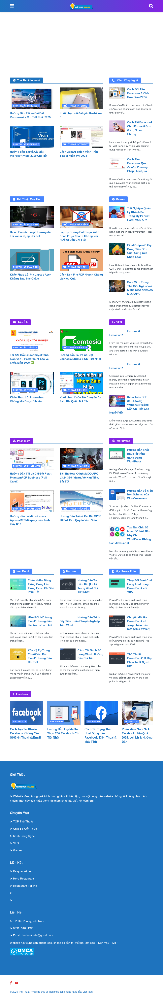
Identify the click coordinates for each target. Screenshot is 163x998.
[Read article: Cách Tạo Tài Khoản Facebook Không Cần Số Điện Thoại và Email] (26, 713)
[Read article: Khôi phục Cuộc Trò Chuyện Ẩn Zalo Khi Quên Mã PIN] (81, 383)
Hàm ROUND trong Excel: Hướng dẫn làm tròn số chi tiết (40, 621)
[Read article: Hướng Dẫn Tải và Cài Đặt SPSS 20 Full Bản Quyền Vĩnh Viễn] (81, 501)
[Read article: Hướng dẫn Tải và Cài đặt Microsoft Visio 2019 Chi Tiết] (32, 137)
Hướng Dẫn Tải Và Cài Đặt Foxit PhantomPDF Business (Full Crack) (30, 477)
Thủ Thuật (23, 991)
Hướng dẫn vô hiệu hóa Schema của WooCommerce (140, 494)
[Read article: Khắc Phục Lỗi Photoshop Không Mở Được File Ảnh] (32, 383)
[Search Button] (151, 6)
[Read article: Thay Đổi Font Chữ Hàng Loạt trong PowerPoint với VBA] (117, 584)
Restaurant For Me (25, 885)
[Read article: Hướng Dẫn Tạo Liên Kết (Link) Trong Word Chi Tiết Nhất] (68, 584)
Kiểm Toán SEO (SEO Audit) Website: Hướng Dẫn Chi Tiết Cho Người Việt (129, 404)
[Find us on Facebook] (11, 983)
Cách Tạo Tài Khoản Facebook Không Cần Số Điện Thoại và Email (25, 733)
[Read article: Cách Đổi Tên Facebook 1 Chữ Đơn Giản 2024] (117, 93)
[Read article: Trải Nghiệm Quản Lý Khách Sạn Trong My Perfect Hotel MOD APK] (117, 212)
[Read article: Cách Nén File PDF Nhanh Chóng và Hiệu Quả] (81, 260)
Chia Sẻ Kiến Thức (25, 828)
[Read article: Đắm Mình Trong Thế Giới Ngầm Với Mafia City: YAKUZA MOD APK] (117, 286)
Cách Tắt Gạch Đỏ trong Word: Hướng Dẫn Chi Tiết (90, 654)
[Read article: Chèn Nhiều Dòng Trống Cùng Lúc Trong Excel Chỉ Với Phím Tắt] (18, 584)
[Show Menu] (12, 6)
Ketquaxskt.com (23, 871)
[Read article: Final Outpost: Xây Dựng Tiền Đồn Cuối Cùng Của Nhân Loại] (117, 249)
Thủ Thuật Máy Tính (26, 224)
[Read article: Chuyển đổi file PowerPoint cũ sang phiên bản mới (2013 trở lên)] (117, 621)
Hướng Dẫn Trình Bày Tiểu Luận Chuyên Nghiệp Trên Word (80, 621)
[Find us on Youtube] (16, 983)
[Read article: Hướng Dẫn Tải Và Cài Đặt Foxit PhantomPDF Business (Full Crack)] (32, 459)
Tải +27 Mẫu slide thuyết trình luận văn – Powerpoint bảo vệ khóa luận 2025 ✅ (29, 358)
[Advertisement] (81, 48)
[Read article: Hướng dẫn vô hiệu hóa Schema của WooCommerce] (117, 494)
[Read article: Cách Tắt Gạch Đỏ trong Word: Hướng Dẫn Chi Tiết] (68, 654)
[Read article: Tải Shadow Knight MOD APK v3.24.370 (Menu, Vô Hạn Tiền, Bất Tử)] (81, 459)
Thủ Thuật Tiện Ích (25, 347)
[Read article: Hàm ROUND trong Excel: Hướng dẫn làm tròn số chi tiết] (18, 621)
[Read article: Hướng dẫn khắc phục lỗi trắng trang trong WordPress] (117, 453)
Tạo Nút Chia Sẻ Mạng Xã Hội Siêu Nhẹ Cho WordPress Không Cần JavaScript (130, 535)
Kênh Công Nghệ (24, 836)
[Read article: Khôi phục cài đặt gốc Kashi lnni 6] (81, 98)
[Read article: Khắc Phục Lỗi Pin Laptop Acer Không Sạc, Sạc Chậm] (32, 260)
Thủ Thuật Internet (26, 106)
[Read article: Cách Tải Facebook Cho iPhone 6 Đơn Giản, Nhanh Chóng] (117, 126)
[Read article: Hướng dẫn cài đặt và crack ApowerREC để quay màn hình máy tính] (32, 501)
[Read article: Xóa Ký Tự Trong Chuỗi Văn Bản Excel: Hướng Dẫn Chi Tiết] (18, 654)
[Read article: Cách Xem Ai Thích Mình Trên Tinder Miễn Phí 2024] (81, 137)
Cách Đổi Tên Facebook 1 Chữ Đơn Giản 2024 (138, 93)
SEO (16, 843)
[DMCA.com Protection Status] (22, 951)
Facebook (19, 721)
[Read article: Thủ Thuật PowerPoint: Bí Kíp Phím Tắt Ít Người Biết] (117, 658)
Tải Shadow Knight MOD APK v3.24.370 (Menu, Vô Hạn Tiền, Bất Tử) (79, 477)
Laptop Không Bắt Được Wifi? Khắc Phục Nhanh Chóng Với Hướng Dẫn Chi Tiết (79, 235)
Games (17, 850)
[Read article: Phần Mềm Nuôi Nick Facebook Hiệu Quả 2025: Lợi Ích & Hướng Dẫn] (138, 713)
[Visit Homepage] (81, 6)
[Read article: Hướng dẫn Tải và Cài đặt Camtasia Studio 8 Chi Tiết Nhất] (81, 340)
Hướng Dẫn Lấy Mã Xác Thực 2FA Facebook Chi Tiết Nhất (63, 733)
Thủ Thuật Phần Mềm (26, 466)
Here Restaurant (23, 878)
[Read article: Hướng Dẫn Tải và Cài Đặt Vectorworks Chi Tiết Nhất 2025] (32, 98)
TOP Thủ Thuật (23, 821)
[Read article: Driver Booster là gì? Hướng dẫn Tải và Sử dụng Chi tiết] (32, 217)
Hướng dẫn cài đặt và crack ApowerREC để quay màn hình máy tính (30, 520)
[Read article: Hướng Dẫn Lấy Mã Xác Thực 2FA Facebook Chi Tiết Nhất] (64, 713)
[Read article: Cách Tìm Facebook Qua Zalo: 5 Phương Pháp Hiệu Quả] (117, 163)
